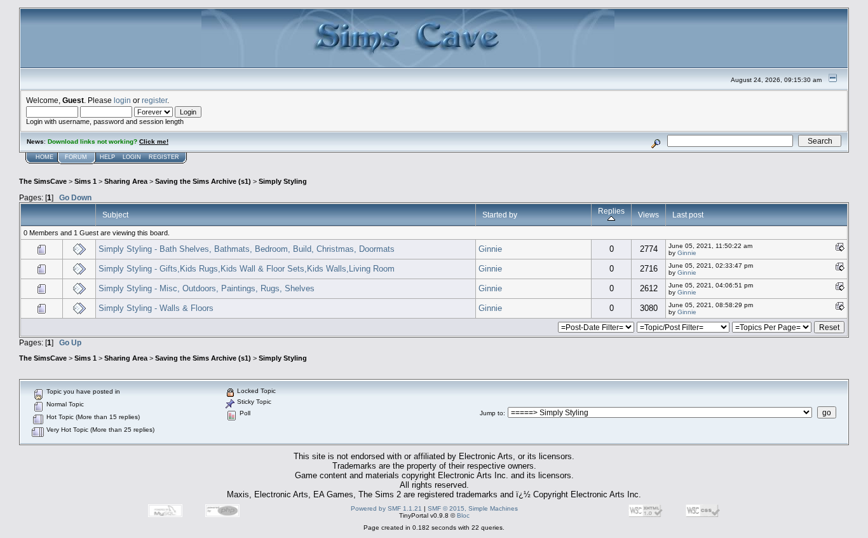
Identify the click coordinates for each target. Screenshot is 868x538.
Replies (611, 211)
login (122, 100)
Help (107, 157)
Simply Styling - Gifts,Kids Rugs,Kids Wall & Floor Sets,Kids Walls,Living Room (246, 268)
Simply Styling (283, 181)
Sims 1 (85, 181)
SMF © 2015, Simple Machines (473, 508)
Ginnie (490, 249)
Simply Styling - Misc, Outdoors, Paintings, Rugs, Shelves (206, 288)
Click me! (153, 141)
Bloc (463, 515)
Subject (115, 214)
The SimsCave (43, 181)
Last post (687, 214)
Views (648, 214)
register (154, 100)
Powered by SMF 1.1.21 (386, 508)
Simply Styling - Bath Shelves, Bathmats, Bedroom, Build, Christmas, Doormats (246, 249)
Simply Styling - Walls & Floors (156, 308)
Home (44, 157)
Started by (499, 214)
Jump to (491, 413)
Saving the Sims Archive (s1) (203, 181)
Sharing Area (125, 181)
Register (164, 157)
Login (132, 157)
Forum (76, 157)
